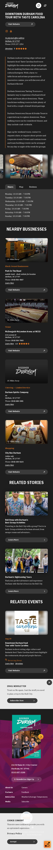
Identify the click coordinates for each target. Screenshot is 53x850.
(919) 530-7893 (17, 340)
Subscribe (25, 801)
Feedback (25, 792)
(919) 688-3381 (17, 401)
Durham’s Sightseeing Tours (18, 577)
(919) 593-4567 (17, 280)
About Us (9, 787)
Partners (9, 792)
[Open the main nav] (45, 5)
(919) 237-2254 (17, 44)
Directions (9, 49)
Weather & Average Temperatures (35, 797)
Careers (24, 787)
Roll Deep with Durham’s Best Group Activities (16, 521)
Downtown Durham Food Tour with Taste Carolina (16, 644)
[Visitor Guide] (26, 736)
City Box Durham (13, 452)
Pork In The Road (13, 271)
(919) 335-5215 (17, 462)
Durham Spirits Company (16, 392)
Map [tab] (21, 186)
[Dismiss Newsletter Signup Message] (49, 682)
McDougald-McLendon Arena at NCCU (23, 331)
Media (7, 801)
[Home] (12, 5)
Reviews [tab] (33, 186)
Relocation (10, 797)
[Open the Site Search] (38, 5)
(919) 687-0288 (18, 772)
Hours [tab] (10, 186)
